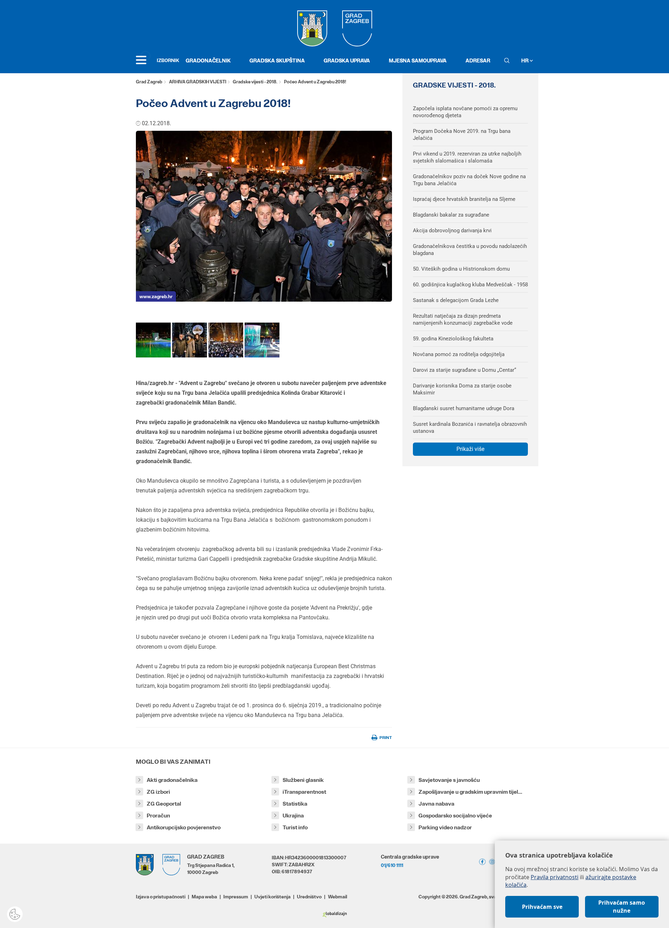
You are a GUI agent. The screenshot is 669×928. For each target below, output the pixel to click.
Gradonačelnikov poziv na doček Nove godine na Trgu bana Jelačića (469, 180)
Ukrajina (293, 815)
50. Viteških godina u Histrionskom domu (461, 269)
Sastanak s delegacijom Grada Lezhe (456, 300)
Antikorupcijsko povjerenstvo (184, 827)
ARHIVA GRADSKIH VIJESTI (197, 81)
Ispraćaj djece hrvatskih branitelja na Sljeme (464, 199)
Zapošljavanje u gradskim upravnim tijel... (470, 792)
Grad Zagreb (149, 81)
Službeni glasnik (303, 780)
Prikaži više (470, 449)
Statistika (295, 804)
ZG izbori (158, 792)
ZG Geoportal (164, 804)
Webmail (337, 896)
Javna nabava (436, 804)
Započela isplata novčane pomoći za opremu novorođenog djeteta (465, 112)
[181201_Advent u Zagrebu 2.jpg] (153, 340)
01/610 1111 (392, 865)
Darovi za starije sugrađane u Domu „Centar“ (464, 370)
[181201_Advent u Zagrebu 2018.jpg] (189, 340)
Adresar (478, 60)
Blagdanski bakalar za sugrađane (451, 215)
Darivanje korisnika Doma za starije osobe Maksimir (462, 389)
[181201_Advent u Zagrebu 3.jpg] (262, 340)
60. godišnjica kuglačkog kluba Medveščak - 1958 (470, 284)
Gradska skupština (277, 60)
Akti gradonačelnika (172, 780)
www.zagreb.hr (155, 296)
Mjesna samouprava (418, 60)
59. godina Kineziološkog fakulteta (453, 338)
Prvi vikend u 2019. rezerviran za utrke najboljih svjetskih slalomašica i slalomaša (467, 157)
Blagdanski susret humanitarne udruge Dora (463, 408)
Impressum (235, 896)
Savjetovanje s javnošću (449, 780)
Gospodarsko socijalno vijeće (455, 815)
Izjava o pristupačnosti (160, 896)
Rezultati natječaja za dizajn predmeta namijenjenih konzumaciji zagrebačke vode (463, 319)
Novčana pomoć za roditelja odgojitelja (459, 354)
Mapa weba (204, 896)
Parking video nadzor (445, 827)
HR (525, 60)
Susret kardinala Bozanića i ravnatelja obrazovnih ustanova (470, 427)
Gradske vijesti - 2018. (255, 81)
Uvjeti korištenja (272, 896)
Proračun (158, 815)
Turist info (295, 827)
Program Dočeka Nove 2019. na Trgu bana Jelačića (461, 134)
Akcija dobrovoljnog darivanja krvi (452, 230)
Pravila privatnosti (554, 877)
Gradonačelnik (208, 60)
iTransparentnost (304, 792)
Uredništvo (309, 896)
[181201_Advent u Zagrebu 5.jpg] (225, 340)
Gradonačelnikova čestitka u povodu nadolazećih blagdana (470, 249)
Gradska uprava (347, 60)
